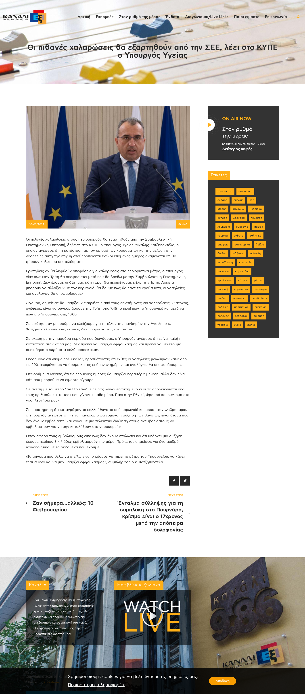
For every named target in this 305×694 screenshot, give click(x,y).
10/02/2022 (36, 224)
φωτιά (251, 324)
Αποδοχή (223, 681)
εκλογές (255, 253)
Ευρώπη (238, 200)
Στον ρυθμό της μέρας (237, 133)
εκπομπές (245, 262)
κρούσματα (224, 280)
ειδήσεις (238, 253)
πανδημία (239, 298)
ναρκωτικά (241, 289)
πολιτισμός (241, 307)
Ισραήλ (221, 209)
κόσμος (243, 280)
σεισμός (258, 316)
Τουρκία (222, 235)
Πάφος (258, 226)
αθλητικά (255, 235)
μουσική (222, 289)
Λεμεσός (256, 217)
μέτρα (258, 280)
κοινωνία (223, 271)
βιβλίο (260, 244)
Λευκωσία (223, 226)
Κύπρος (222, 217)
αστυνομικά (242, 244)
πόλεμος (223, 316)
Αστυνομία (245, 191)
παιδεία (222, 298)
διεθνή (221, 253)
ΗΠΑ (251, 200)
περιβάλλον (259, 298)
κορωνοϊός (242, 271)
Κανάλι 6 (238, 209)
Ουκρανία (242, 226)
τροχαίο (222, 324)
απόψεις (222, 244)
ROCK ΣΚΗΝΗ (224, 191)
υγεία (237, 324)
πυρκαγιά (261, 307)
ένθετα (238, 235)
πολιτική (222, 307)
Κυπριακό (256, 209)
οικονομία (260, 289)
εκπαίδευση (225, 262)
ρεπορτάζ (241, 316)
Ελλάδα (222, 200)
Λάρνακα (239, 217)
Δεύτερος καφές (237, 149)
